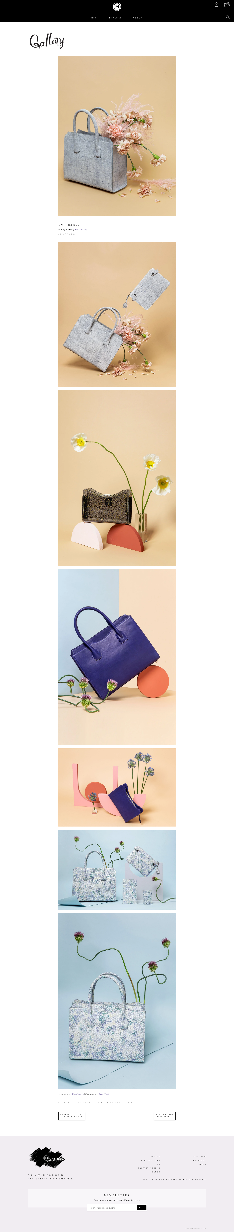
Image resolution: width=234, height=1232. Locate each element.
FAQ (158, 1164)
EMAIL (128, 1102)
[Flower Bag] (117, 1087)
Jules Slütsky (81, 229)
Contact (154, 1156)
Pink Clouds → (165, 1116)
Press (202, 1164)
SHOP (95, 18)
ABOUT (138, 18)
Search (155, 1172)
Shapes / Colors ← (71, 1116)
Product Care (150, 1160)
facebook (85, 1103)
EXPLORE (116, 18)
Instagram (199, 1156)
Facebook (199, 1160)
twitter (100, 1103)
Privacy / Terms (149, 1168)
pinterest (115, 1103)
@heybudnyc (78, 1094)
